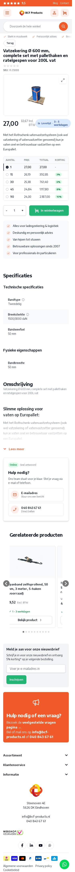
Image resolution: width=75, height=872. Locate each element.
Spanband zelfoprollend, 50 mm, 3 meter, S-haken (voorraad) (28, 588)
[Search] (63, 26)
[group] (36, 65)
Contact (64, 3)
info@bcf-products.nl (36, 816)
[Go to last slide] (6, 583)
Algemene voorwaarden (18, 866)
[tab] (23, 632)
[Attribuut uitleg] (23, 299)
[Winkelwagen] (65, 13)
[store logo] (30, 12)
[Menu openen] (7, 13)
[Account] (54, 13)
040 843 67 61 (41, 737)
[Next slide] (65, 583)
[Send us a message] (64, 864)
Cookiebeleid (11, 870)
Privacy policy (43, 866)
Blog (55, 3)
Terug (10, 43)
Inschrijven (16, 679)
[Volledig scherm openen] (62, 80)
